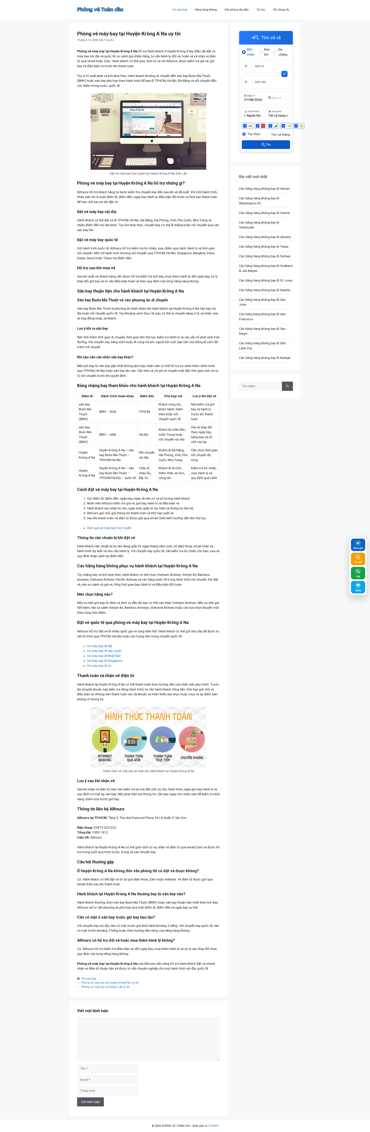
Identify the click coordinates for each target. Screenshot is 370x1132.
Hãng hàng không (206, 9)
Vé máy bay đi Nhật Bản (104, 656)
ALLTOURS (211, 1126)
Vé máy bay (179, 9)
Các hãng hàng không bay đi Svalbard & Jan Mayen (266, 268)
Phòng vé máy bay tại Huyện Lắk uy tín (106, 987)
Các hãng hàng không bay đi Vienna (264, 213)
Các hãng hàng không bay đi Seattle (264, 290)
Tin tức (260, 9)
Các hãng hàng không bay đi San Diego (262, 331)
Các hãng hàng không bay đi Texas (263, 246)
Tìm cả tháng (280, 134)
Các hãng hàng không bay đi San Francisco (262, 316)
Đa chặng (282, 52)
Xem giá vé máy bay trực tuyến (109, 528)
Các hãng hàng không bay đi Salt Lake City (262, 345)
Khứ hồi (267, 52)
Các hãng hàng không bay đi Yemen (264, 189)
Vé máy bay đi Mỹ (99, 646)
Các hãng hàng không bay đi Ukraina (265, 237)
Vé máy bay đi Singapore (104, 661)
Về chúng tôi (281, 9)
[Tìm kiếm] (287, 386)
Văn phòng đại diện (237, 9)
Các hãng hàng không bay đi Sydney (264, 256)
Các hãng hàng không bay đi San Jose (262, 302)
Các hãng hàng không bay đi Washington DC (259, 200)
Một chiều (250, 52)
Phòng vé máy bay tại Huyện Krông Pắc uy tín (110, 982)
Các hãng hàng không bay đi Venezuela (259, 225)
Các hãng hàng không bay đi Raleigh (265, 358)
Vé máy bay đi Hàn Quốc (104, 651)
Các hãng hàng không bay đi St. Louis (266, 280)
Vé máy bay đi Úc (99, 666)
